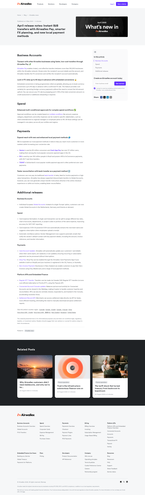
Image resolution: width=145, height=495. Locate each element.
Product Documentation (69, 456)
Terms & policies (90, 462)
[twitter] (104, 97)
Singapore (63, 312)
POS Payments (66, 439)
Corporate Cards (45, 429)
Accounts (110, 434)
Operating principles (91, 459)
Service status (111, 472)
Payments (110, 437)
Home (19, 15)
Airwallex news (34, 15)
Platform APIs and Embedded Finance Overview (116, 427)
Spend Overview (45, 426)
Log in (112, 4)
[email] (111, 97)
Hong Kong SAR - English (25, 312)
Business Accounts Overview (26, 426)
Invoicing (87, 429)
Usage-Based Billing (91, 435)
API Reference (66, 459)
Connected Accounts (113, 431)
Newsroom (110, 459)
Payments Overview (68, 426)
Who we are (88, 456)
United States (71, 312)
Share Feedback (112, 469)
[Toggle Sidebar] (95, 52)
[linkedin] (107, 97)
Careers (87, 469)
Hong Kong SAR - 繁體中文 (42, 312)
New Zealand (55, 312)
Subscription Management (93, 432)
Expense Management (47, 432)
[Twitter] (124, 482)
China (70, 309)
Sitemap (43, 482)
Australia (42, 309)
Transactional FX (112, 440)
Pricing (42, 456)
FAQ (108, 462)
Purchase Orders (45, 439)
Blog (25, 15)
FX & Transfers (21, 432)
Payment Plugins (67, 432)
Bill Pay (42, 435)
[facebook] (101, 97)
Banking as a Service (23, 456)
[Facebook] (121, 482)
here (24, 491)
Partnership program (91, 472)
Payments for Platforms (24, 462)
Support (109, 465)
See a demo (122, 4)
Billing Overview (90, 426)
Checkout (65, 429)
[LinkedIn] (127, 482)
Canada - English (50, 309)
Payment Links (66, 435)
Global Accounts (22, 429)
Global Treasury (22, 459)
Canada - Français (62, 309)
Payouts (109, 443)
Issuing (109, 446)
